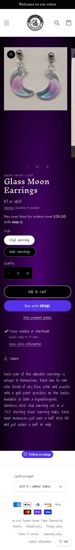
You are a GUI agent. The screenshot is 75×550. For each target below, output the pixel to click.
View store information (25, 344)
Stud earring (19, 240)
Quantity (9, 263)
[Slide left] (27, 167)
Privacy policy (54, 526)
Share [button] (14, 358)
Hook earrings (20, 252)
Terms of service (28, 534)
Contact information (40, 541)
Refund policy (34, 526)
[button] (6, 23)
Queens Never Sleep (35, 520)
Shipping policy (53, 534)
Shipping (9, 208)
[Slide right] (47, 167)
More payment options (37, 317)
